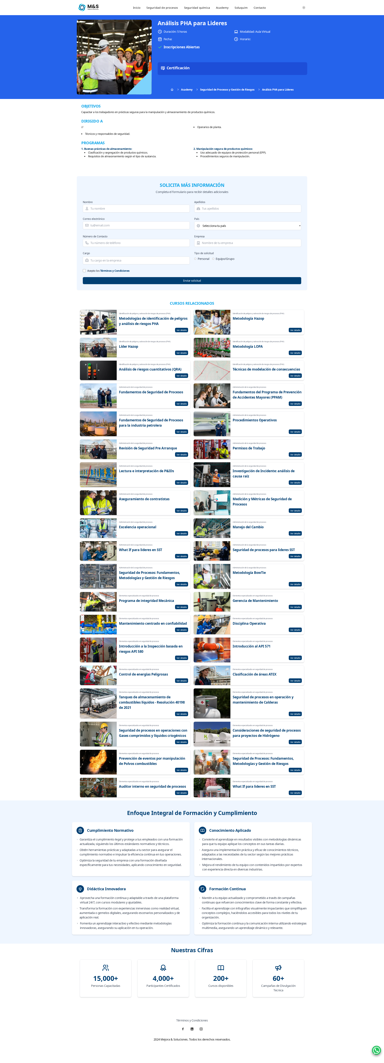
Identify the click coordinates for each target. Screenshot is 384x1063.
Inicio (136, 7)
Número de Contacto (95, 236)
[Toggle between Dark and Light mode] (304, 7)
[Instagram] (201, 1029)
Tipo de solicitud (204, 253)
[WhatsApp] (376, 1050)
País (196, 219)
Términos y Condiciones (115, 270)
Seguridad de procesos (162, 7)
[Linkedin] (192, 1029)
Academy (222, 7)
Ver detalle (182, 330)
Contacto (260, 7)
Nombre (88, 202)
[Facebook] (183, 1029)
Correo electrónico (94, 219)
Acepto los (108, 270)
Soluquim (241, 7)
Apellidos (199, 202)
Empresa (199, 236)
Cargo (86, 253)
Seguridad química (197, 7)
